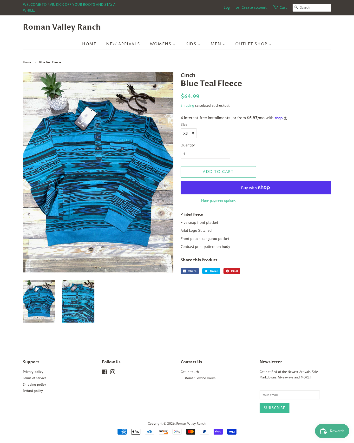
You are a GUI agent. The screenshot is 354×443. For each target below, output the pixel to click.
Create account (254, 7)
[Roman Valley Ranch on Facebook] (104, 373)
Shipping (187, 105)
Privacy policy (33, 372)
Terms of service (34, 378)
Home (89, 44)
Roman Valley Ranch (62, 27)
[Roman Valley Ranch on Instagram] (112, 373)
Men (217, 44)
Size (184, 124)
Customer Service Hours (198, 378)
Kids (191, 44)
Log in (229, 7)
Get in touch (190, 372)
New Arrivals (123, 44)
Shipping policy (34, 384)
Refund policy (33, 391)
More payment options (218, 200)
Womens (161, 44)
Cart (283, 7)
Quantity (188, 145)
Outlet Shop (252, 44)
